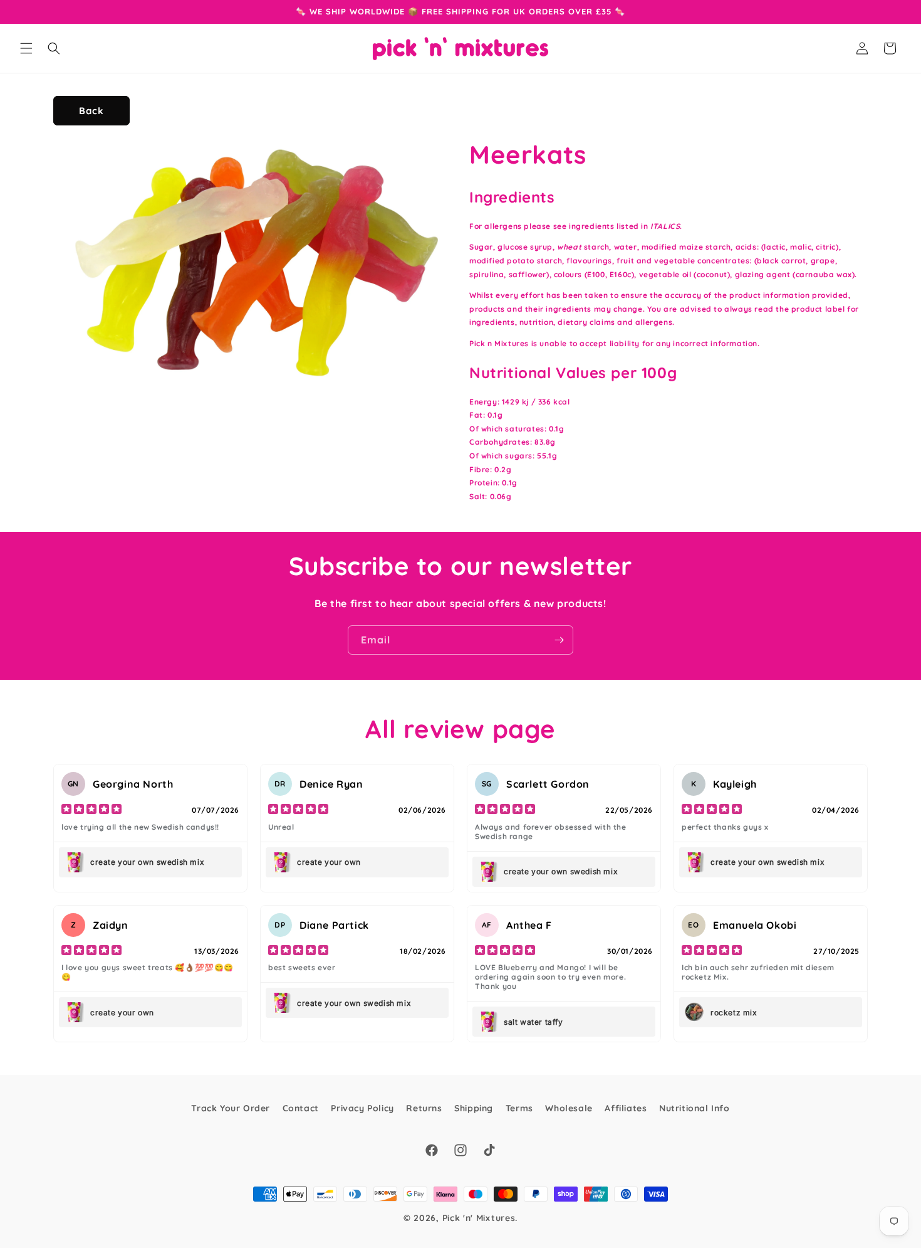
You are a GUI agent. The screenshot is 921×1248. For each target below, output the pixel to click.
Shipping (473, 1108)
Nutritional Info (694, 1108)
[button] (26, 48)
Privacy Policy (362, 1108)
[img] (91, 810)
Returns (424, 1108)
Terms (519, 1108)
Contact (301, 1108)
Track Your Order (230, 1108)
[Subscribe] (559, 640)
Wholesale (568, 1108)
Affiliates (626, 1108)
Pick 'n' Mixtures (479, 1218)
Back (91, 111)
